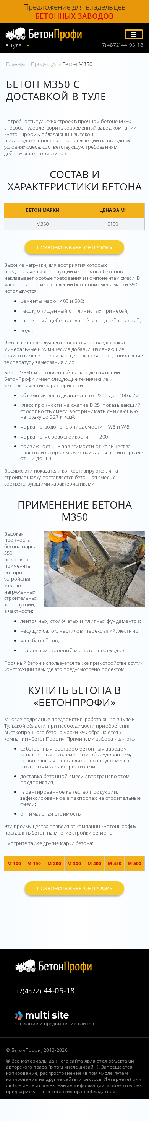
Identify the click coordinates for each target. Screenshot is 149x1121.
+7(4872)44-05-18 (121, 44)
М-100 (14, 863)
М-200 (54, 863)
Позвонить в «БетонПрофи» (74, 247)
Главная (16, 64)
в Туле (14, 45)
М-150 (34, 863)
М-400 (94, 863)
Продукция (45, 64)
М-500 (134, 863)
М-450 (114, 863)
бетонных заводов (74, 16)
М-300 (74, 863)
